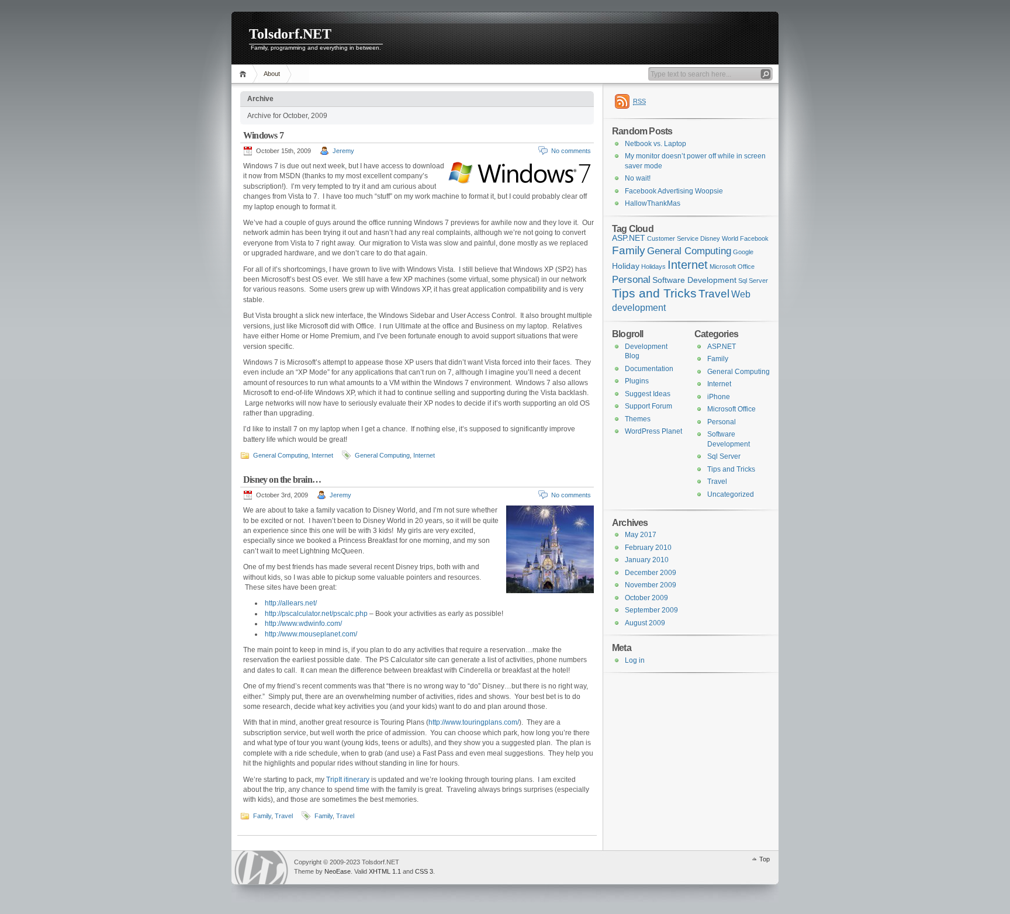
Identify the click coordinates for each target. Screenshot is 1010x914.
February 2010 (648, 547)
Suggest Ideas (647, 394)
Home (244, 74)
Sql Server (753, 280)
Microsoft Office (732, 266)
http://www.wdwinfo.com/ (303, 623)
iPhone (718, 397)
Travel (284, 815)
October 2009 (646, 598)
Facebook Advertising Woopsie (674, 191)
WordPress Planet (653, 431)
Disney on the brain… (282, 479)
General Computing (280, 455)
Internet (322, 455)
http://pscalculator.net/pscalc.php (316, 614)
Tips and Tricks (654, 293)
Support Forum (648, 406)
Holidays (653, 266)
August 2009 (645, 623)
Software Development (694, 280)
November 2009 (650, 585)
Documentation (649, 369)
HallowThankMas (652, 203)
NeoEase (337, 871)
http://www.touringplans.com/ (473, 722)
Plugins (637, 381)
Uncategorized (730, 494)
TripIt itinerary (347, 779)
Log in (635, 660)
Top (764, 859)
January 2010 (647, 560)
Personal (631, 279)
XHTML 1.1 (385, 871)
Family (262, 815)
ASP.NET (628, 238)
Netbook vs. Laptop (655, 144)
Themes (638, 419)
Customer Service (672, 238)
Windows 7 (263, 135)
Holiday (625, 266)
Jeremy (343, 150)
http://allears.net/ (291, 603)
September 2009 (651, 610)
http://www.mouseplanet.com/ (311, 634)
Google (743, 251)
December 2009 (650, 573)
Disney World (719, 238)
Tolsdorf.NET (290, 33)
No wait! (638, 178)
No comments (571, 150)
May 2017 (640, 535)
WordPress (261, 867)
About (272, 73)
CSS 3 (424, 871)
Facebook (754, 238)
